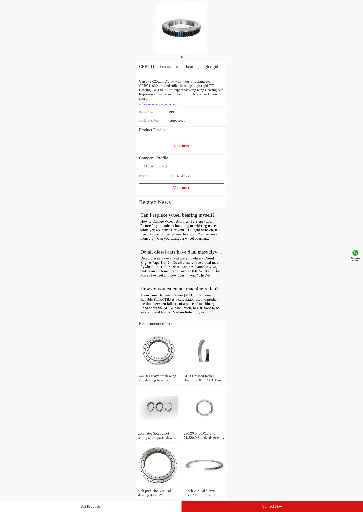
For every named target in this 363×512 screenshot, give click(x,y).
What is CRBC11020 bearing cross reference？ (160, 104)
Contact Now (272, 506)
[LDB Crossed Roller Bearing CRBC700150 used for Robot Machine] (204, 372)
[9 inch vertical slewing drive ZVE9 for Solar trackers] (204, 486)
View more (181, 146)
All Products (91, 506)
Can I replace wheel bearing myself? (177, 215)
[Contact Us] (355, 256)
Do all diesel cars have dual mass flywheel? (184, 252)
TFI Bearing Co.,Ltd (155, 166)
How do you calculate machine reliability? (183, 289)
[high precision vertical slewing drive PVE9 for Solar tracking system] (158, 486)
